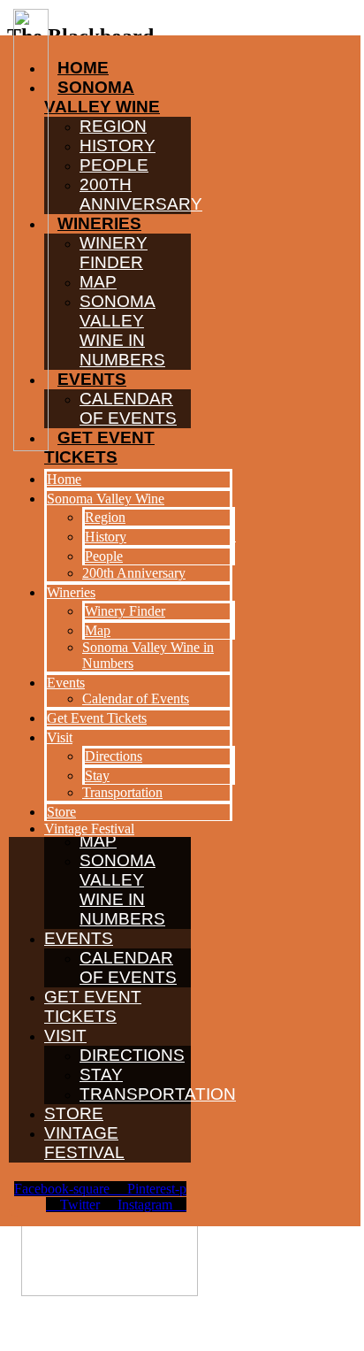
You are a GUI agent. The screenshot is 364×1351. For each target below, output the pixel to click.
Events (78, 938)
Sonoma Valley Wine (105, 498)
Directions (132, 1055)
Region (105, 517)
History (105, 536)
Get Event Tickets (92, 1006)
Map (97, 630)
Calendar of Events (128, 967)
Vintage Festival (84, 1143)
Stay (101, 1074)
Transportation (158, 1094)
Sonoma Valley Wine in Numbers (122, 889)
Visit (65, 1035)
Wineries (71, 592)
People (104, 556)
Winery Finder (125, 610)
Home (64, 479)
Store (73, 1113)
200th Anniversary (134, 572)
